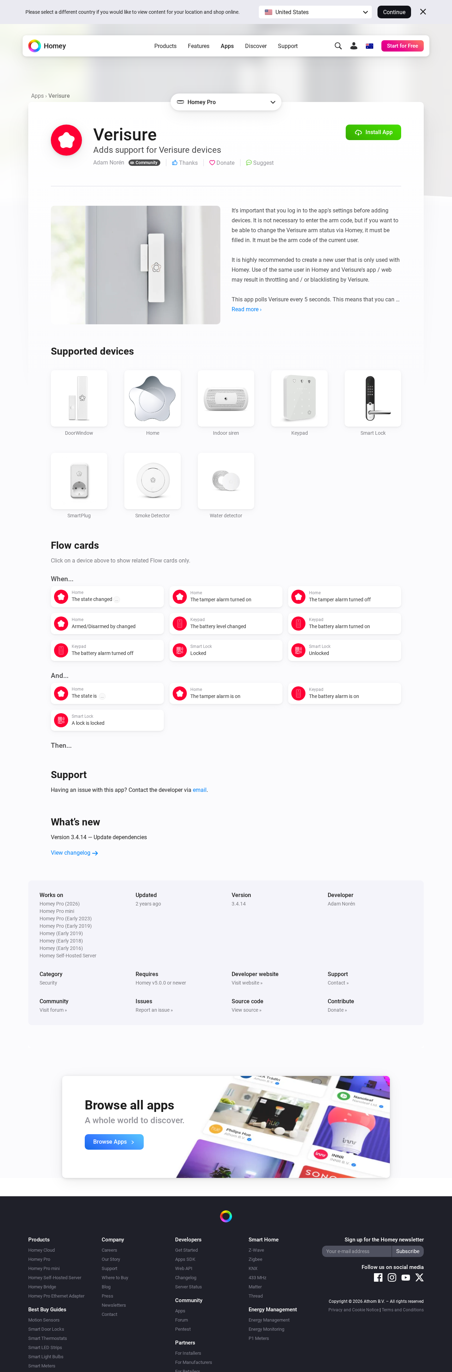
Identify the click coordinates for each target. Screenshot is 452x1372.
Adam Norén (341, 904)
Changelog (185, 1277)
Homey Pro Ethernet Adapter (56, 1296)
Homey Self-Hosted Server (54, 1277)
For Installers (188, 1353)
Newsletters (114, 1305)
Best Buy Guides (47, 1309)
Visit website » (247, 983)
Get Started (186, 1250)
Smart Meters (41, 1365)
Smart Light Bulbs (46, 1356)
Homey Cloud (41, 1250)
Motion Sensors (44, 1320)
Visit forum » (53, 1010)
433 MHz (257, 1277)
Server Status (188, 1286)
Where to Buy (115, 1277)
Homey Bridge (42, 1286)
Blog (106, 1286)
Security (48, 983)
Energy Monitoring (266, 1329)
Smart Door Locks (46, 1329)
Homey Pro (39, 1259)
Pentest (183, 1329)
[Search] (338, 46)
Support (288, 46)
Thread (256, 1296)
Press (107, 1296)
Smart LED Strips (45, 1347)
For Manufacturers (193, 1362)
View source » (247, 1010)
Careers (109, 1250)
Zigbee (255, 1259)
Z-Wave (256, 1250)
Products (165, 46)
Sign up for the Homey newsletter (384, 1239)
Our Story (111, 1259)
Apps (227, 46)
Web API (183, 1268)
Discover (256, 46)
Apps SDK (185, 1259)
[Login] (353, 46)
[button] (315, 12)
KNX (253, 1268)
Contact (109, 1314)
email (200, 790)
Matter (255, 1286)
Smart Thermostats (47, 1338)
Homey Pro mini (44, 1268)
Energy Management (269, 1320)
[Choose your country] (369, 46)
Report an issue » (154, 1010)
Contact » (338, 983)
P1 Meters (259, 1338)
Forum (181, 1320)
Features (198, 46)
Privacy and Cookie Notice (353, 1309)
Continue (394, 12)
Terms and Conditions (403, 1309)
